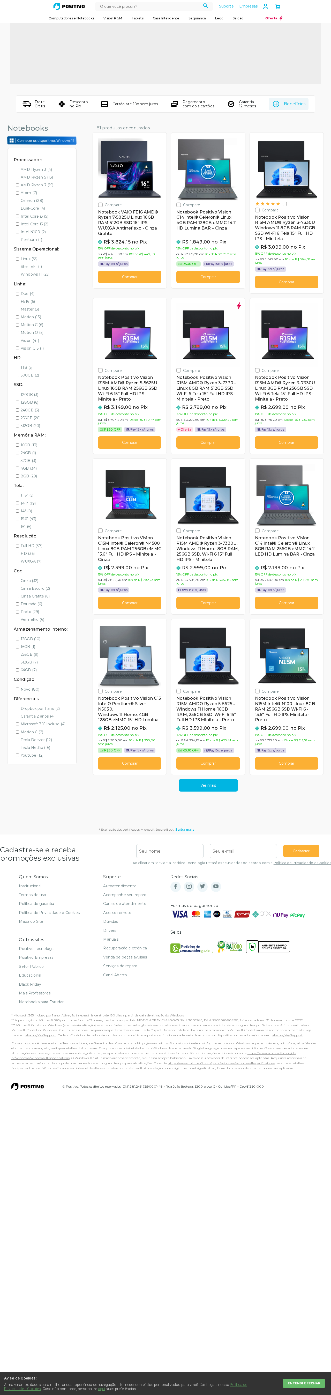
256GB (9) (29, 654)
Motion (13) (31, 317)
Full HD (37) (31, 545)
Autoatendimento (119, 886)
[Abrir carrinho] (278, 7)
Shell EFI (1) (31, 266)
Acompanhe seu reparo (124, 894)
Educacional (30, 975)
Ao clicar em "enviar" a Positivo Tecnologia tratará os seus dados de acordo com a (232, 863)
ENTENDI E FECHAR (304, 1383)
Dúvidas (110, 921)
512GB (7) (29, 662)
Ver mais (208, 785)
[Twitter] (202, 887)
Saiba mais (184, 829)
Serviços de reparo (120, 966)
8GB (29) (29, 476)
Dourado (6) (31, 604)
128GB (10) (31, 639)
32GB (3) (28, 460)
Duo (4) (27, 293)
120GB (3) (29, 394)
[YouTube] (216, 887)
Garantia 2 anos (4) (38, 716)
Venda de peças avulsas (125, 957)
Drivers (109, 930)
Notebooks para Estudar (41, 1002)
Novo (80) (30, 689)
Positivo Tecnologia (37, 948)
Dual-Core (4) (33, 208)
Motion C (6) (32, 324)
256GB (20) (31, 418)
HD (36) (28, 553)
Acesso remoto (117, 912)
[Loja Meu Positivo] (69, 6)
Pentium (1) (31, 239)
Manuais (110, 939)
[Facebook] (175, 887)
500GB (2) (30, 375)
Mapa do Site (31, 921)
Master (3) (30, 309)
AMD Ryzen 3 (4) (36, 169)
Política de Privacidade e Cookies (302, 863)
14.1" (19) (28, 503)
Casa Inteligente (166, 18)
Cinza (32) (30, 580)
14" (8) (26, 511)
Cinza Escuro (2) (35, 588)
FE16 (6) (28, 301)
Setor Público (31, 966)
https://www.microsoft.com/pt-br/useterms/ (171, 1043)
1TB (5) (27, 367)
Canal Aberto (115, 975)
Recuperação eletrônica (125, 948)
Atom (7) (29, 192)
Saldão (238, 18)
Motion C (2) (32, 732)
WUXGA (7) (31, 561)
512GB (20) (30, 425)
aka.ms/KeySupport (40, 1035)
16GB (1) (28, 646)
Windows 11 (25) (35, 274)
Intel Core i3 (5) (34, 216)
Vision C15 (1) (32, 348)
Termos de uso (32, 894)
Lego (219, 18)
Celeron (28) (32, 200)
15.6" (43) (28, 518)
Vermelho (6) (32, 619)
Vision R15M (112, 18)
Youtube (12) (32, 755)
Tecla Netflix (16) (35, 747)
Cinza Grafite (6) (35, 596)
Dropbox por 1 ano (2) (40, 708)
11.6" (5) (27, 495)
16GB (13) (29, 445)
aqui (101, 1389)
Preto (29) (30, 611)
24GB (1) (28, 453)
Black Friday (30, 984)
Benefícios (294, 103)
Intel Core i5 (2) (34, 224)
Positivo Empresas (36, 957)
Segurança (197, 18)
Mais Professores (34, 993)
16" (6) (26, 526)
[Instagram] (189, 887)
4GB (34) (29, 468)
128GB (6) (29, 402)
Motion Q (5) (32, 332)
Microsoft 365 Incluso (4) (43, 724)
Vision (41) (30, 340)
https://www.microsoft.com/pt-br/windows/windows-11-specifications (221, 1063)
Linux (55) (29, 258)
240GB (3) (30, 410)
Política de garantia (36, 903)
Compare (113, 205)
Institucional (30, 886)
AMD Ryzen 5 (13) (37, 177)
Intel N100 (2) (33, 232)
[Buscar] (205, 6)
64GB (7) (29, 670)
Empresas (248, 6)
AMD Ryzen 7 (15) (37, 185)
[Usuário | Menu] (265, 6)
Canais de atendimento (124, 903)
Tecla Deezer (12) (36, 739)
